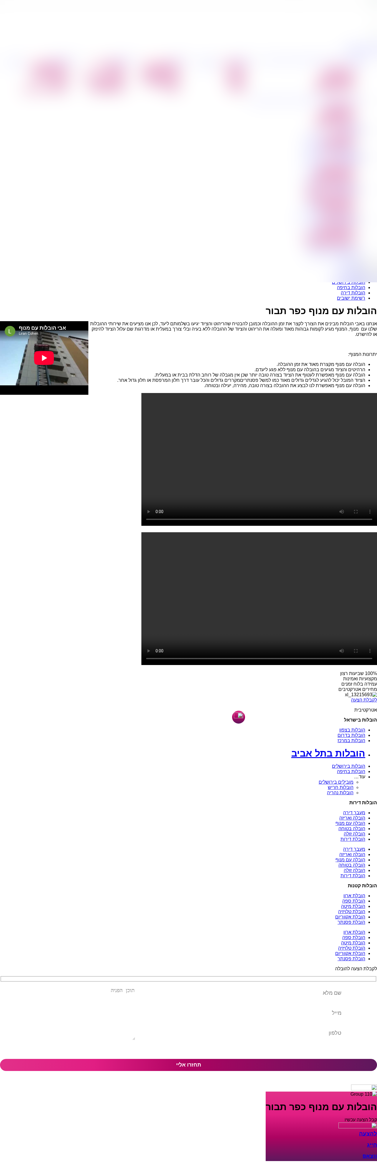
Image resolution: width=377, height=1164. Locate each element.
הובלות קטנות (122, 59)
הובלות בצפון (352, 729)
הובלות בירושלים (348, 766)
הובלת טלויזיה (351, 911)
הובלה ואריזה (352, 817)
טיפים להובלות (235, 74)
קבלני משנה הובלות (44, 90)
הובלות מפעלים (49, 71)
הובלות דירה (353, 292)
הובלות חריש (340, 787)
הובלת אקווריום (350, 916)
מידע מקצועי (207, 62)
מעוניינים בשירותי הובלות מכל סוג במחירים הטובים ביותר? (307, 100)
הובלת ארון (354, 895)
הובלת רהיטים (108, 84)
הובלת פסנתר (351, 922)
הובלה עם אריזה (335, 83)
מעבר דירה (354, 812)
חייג (372, 1145)
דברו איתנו (14, 62)
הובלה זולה (354, 833)
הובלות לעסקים (63, 59)
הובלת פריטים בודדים (328, 195)
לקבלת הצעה (364, 699)
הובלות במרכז (351, 740)
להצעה (368, 1133)
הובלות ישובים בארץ (330, 184)
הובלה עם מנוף (336, 76)
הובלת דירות (339, 70)
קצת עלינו (233, 65)
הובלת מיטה (353, 906)
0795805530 (361, 49)
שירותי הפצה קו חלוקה (327, 238)
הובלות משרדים (49, 65)
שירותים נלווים (235, 87)
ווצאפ (370, 1156)
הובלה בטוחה (351, 828)
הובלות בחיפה (351, 287)
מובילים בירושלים (336, 782)
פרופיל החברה (241, 59)
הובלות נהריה (340, 792)
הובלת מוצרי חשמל (102, 77)
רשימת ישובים (351, 298)
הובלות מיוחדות (106, 90)
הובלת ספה (353, 900)
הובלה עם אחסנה (333, 89)
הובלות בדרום (351, 735)
